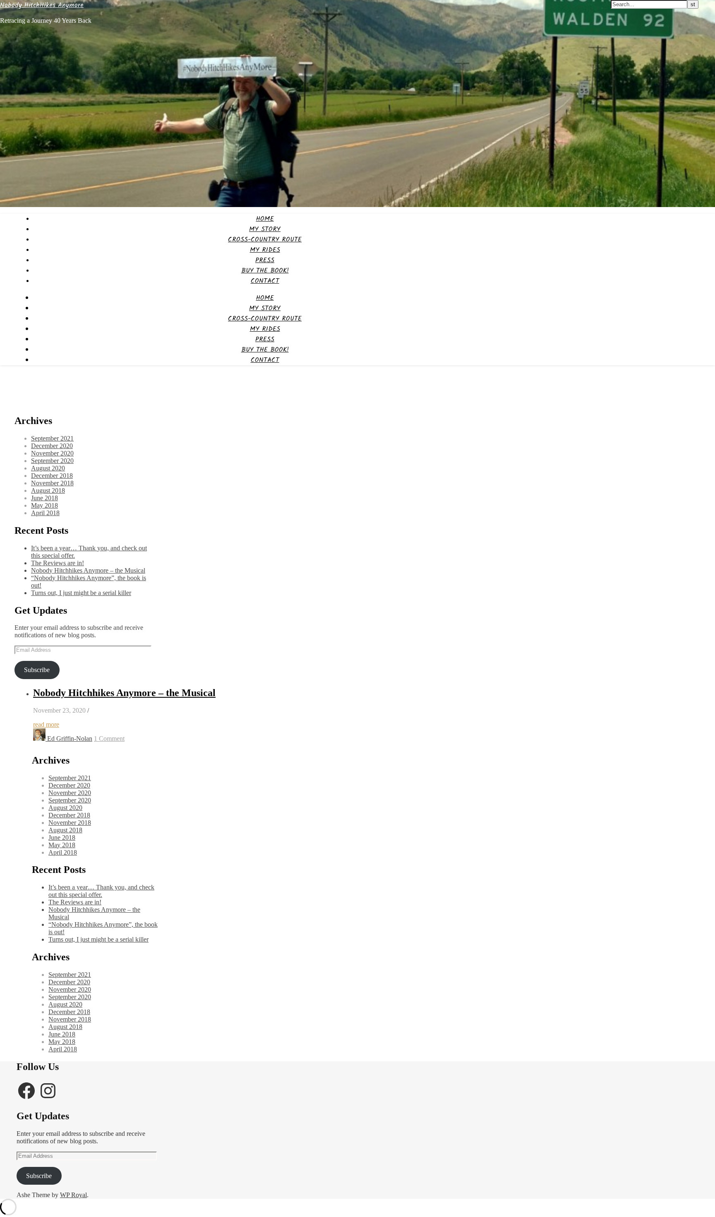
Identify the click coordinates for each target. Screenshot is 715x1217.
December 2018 (52, 475)
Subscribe (37, 669)
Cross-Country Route (265, 239)
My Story (265, 229)
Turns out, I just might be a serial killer (81, 592)
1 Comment (109, 738)
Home (265, 219)
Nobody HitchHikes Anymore (42, 5)
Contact (265, 281)
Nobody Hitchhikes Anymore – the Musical (88, 570)
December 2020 (52, 445)
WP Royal (73, 1194)
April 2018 (45, 512)
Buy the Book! (265, 270)
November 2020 (52, 453)
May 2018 (44, 505)
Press (264, 260)
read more (46, 724)
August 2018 (48, 490)
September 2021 (52, 438)
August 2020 (48, 468)
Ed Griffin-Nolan (69, 738)
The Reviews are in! (57, 562)
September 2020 (52, 460)
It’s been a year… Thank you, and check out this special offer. (101, 891)
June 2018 (44, 497)
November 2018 (52, 483)
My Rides (265, 250)
